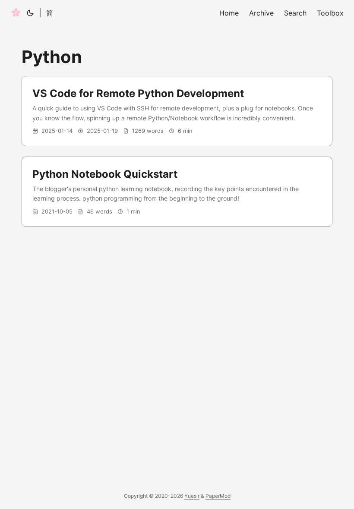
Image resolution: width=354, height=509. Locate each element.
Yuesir (191, 496)
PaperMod (218, 496)
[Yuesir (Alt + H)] (16, 13)
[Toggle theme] (30, 13)
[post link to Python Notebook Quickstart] (177, 191)
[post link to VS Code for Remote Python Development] (177, 111)
